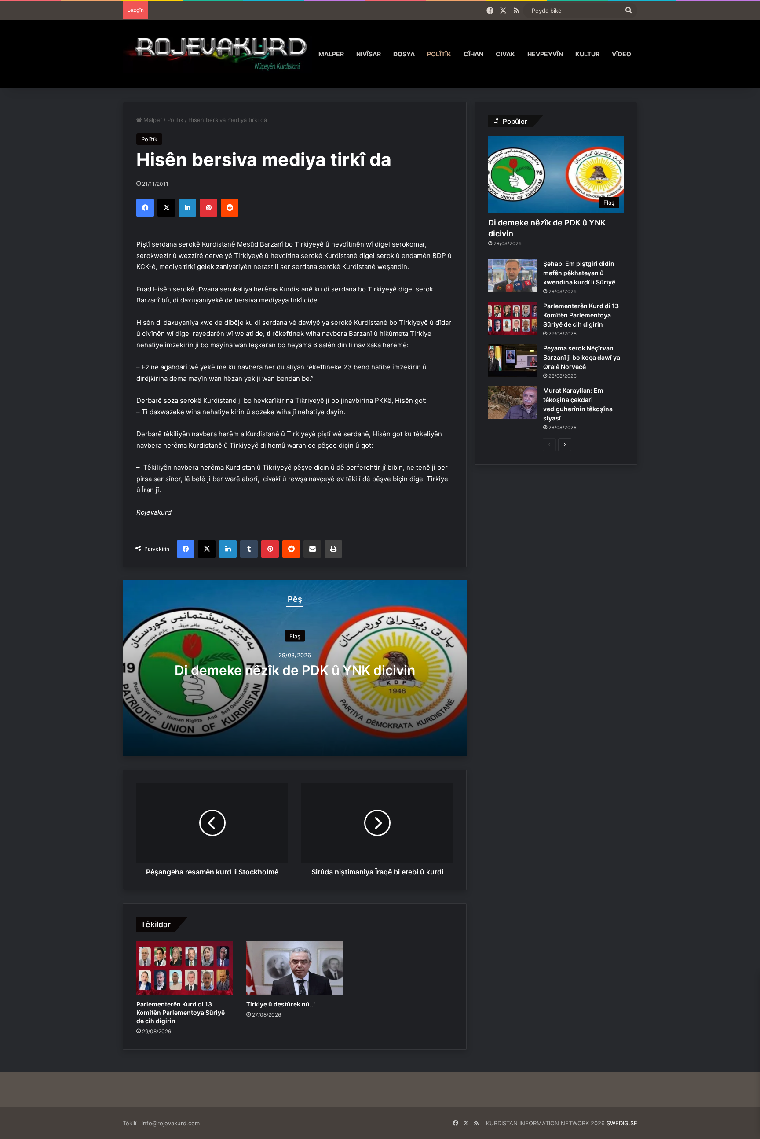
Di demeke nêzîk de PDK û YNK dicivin (295, 670)
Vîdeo (621, 54)
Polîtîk (439, 54)
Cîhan (473, 54)
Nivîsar (368, 54)
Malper (331, 54)
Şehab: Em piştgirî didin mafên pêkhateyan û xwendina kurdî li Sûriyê (579, 273)
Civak (505, 54)
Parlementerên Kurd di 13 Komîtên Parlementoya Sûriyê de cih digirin (180, 1012)
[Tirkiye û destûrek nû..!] (294, 968)
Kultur (587, 54)
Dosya (404, 54)
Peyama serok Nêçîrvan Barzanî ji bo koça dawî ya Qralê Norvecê (581, 357)
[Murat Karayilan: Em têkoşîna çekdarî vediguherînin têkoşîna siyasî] (512, 402)
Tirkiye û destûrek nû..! (280, 1004)
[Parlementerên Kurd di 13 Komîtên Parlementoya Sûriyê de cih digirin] (184, 968)
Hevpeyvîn (545, 54)
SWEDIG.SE (622, 1123)
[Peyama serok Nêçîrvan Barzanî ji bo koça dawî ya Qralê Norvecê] (512, 360)
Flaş (294, 635)
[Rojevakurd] (217, 54)
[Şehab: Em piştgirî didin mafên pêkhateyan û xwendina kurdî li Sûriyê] (512, 275)
